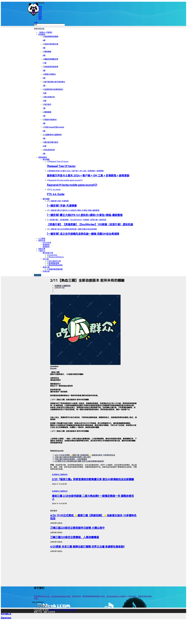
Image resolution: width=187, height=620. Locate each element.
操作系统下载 (48, 253)
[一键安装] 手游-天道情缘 (62, 205)
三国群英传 (66, 286)
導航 (40, 19)
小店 (40, 11)
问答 (40, 13)
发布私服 (37, 275)
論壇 (40, 7)
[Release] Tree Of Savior (61, 166)
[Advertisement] (93, 569)
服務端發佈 (42, 157)
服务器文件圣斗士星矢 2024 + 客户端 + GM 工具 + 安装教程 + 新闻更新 (88, 175)
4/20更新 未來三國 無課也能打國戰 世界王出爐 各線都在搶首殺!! (79, 461)
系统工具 (46, 267)
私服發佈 (41, 34)
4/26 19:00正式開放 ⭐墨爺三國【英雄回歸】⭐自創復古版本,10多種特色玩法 (85, 455)
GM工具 (46, 259)
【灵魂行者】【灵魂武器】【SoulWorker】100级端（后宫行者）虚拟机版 (90, 224)
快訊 (40, 9)
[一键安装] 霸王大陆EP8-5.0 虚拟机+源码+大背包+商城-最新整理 (85, 215)
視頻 (40, 17)
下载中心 (41, 251)
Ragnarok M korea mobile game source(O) (72, 184)
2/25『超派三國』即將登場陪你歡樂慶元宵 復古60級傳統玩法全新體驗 (93, 479)
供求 (40, 15)
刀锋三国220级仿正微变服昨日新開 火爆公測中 (73, 457)
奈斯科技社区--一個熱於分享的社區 (62, 610)
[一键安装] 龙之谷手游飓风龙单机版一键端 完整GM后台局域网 (83, 233)
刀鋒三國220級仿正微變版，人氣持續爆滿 (71, 459)
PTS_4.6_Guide (55, 194)
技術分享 (41, 241)
